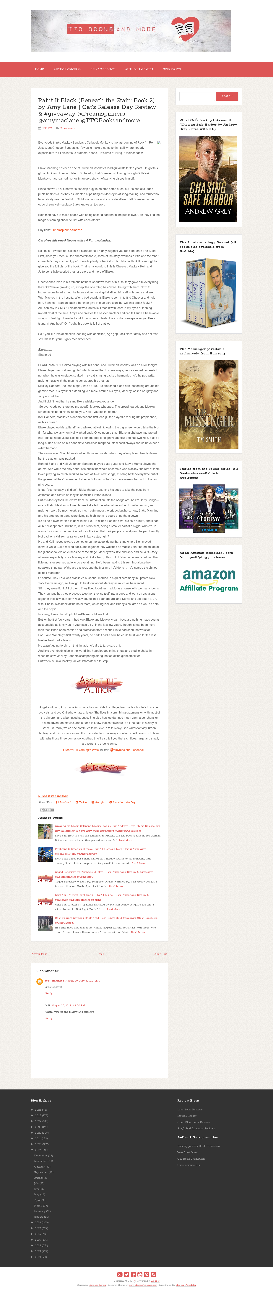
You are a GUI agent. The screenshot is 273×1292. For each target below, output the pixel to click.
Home (39, 69)
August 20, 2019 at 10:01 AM (82, 980)
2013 (38, 1251)
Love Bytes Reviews (190, 1109)
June (37, 1189)
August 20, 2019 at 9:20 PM (68, 1005)
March (38, 1205)
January (38, 1217)
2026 (38, 1110)
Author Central (67, 69)
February (39, 1211)
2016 (38, 1234)
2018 (38, 1222)
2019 (38, 1150)
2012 (38, 1257)
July (36, 1183)
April (37, 1200)
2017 (38, 1228)
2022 (38, 1133)
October (39, 1166)
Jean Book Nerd (187, 1152)
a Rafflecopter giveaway (53, 796)
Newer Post (39, 954)
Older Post (160, 954)
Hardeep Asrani (97, 1285)
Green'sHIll (70, 750)
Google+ (100, 802)
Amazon (76, 230)
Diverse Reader (186, 1116)
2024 (38, 1121)
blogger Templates (186, 1285)
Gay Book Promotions (191, 1159)
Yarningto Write (89, 750)
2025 (38, 1115)
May (36, 1194)
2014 (38, 1245)
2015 (38, 1240)
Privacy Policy (103, 69)
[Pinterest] (146, 1275)
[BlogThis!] (45, 810)
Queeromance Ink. (188, 1165)
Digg (133, 802)
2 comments (68, 128)
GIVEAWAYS (172, 69)
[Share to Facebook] (52, 810)
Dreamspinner (61, 230)
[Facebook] (133, 1275)
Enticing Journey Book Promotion (198, 1146)
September (41, 1172)
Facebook (137, 750)
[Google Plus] (119, 1275)
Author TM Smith (139, 69)
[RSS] (153, 1275)
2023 (38, 1127)
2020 (38, 1144)
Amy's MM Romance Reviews (196, 1128)
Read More (125, 840)
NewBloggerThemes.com (143, 1285)
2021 (38, 1138)
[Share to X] (49, 810)
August (38, 1178)
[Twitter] (126, 1275)
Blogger (155, 1281)
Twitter (83, 802)
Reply (49, 993)
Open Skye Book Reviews (193, 1122)
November (41, 1161)
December (40, 1155)
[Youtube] (139, 1275)
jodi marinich (54, 980)
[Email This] (42, 810)
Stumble (117, 802)
